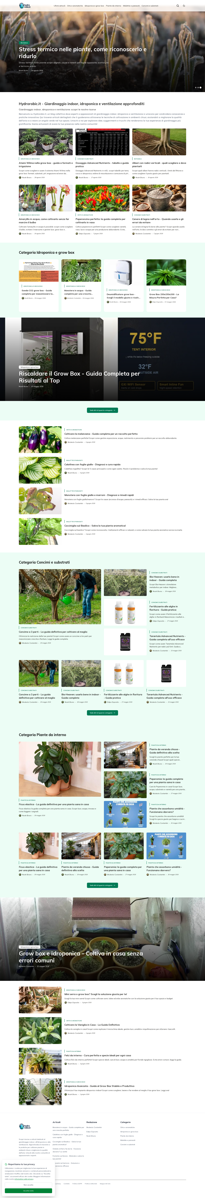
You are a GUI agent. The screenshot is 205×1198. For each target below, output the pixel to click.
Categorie (125, 1122)
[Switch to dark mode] (184, 6)
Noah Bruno (23, 70)
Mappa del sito (105, 1184)
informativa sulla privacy (24, 1179)
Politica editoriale (91, 1184)
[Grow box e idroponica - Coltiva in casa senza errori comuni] (102, 939)
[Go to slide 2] (198, 87)
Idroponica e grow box (94, 6)
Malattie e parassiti (131, 6)
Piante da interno (113, 6)
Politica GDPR (77, 1184)
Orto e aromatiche (75, 6)
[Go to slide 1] (195, 87)
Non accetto (28, 1185)
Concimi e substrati (150, 6)
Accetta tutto (28, 1191)
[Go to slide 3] (200, 88)
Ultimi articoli (59, 6)
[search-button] (177, 5)
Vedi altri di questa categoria (101, 410)
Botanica (24, 43)
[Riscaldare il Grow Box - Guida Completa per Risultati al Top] (102, 359)
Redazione (91, 1122)
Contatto (67, 1184)
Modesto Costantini (26, 966)
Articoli (57, 1122)
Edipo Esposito (92, 1132)
